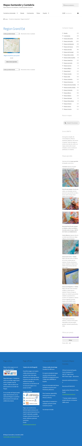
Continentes (30, 13)
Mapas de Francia (68, 46)
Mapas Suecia (67, 106)
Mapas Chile (67, 76)
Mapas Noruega (68, 98)
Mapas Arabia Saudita (69, 57)
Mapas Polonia (67, 103)
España (45, 13)
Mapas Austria (67, 65)
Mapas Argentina (68, 60)
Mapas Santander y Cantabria (18, 4)
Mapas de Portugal (68, 52)
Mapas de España (68, 41)
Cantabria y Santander (9, 13)
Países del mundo (68, 38)
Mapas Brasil (67, 71)
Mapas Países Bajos (69, 101)
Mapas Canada (67, 74)
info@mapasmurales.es (29, 424)
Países (38, 13)
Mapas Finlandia (68, 90)
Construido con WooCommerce (11, 437)
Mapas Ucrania (68, 109)
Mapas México (67, 93)
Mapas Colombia (68, 79)
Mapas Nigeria (67, 95)
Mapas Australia (68, 63)
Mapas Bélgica (67, 68)
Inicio (6, 19)
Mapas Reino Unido (69, 55)
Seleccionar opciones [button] (11, 61)
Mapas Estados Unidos (69, 87)
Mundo (22, 13)
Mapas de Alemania (69, 44)
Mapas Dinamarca (68, 82)
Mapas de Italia (68, 49)
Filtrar (70, 340)
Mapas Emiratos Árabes (70, 84)
